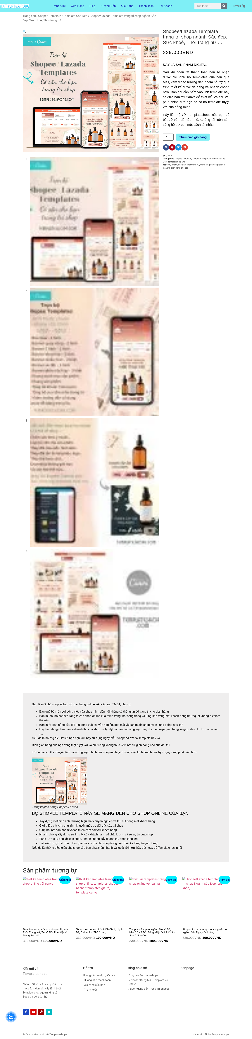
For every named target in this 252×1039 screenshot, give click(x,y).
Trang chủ (29, 16)
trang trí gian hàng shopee (175, 168)
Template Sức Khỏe (177, 161)
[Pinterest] (41, 1012)
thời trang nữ (193, 164)
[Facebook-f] (26, 1012)
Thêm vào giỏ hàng (193, 137)
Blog (92, 5)
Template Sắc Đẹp (75, 16)
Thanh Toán (146, 5)
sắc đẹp (182, 164)
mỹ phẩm (172, 164)
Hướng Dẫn (108, 5)
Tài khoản (165, 5)
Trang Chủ (59, 5)
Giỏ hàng (127, 5)
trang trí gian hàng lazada (212, 164)
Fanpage (187, 968)
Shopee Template (49, 16)
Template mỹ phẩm (201, 158)
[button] (24, 31)
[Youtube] (33, 1012)
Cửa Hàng (77, 5)
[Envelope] (49, 1012)
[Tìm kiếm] (224, 6)
